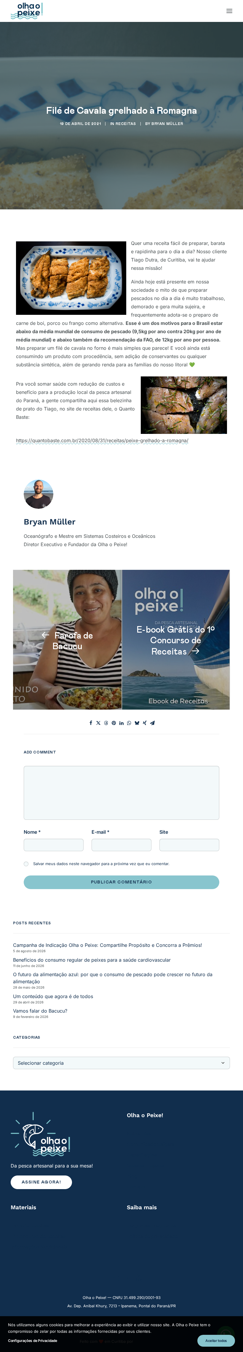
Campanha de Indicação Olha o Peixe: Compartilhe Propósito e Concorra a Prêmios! (107, 945)
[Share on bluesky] (136, 722)
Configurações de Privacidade (32, 1340)
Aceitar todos (216, 1340)
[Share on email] (152, 722)
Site (163, 832)
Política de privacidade (152, 1236)
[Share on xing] (144, 722)
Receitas (126, 124)
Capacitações (142, 1155)
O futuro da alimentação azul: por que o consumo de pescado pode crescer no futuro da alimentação (112, 977)
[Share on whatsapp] (129, 722)
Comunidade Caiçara (150, 1144)
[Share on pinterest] (113, 722)
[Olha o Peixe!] (27, 11)
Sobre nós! (139, 1133)
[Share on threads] (106, 722)
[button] (104, 1279)
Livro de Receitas (30, 1225)
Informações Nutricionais (39, 1247)
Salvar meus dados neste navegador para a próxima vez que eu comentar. (101, 863)
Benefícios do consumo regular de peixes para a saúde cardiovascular (92, 960)
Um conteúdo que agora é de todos (53, 996)
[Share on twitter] (98, 722)
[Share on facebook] (90, 722)
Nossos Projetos (145, 1165)
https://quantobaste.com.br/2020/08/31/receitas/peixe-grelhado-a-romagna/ (102, 440)
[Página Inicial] (63, 1134)
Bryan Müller (167, 124)
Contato (136, 1187)
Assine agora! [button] (41, 1182)
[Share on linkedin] (121, 722)
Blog (132, 1176)
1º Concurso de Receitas (38, 1236)
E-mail (101, 832)
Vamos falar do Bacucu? (40, 1011)
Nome (32, 832)
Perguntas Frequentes (152, 1225)
